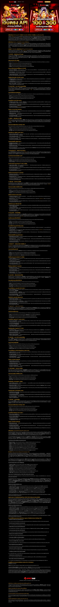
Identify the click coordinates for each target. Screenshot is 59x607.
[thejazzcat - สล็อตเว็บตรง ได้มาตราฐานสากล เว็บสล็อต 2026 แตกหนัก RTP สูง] (12, 2)
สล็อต (31, 89)
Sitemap (23, 1)
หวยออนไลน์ (10, 120)
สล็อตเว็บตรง (19, 1)
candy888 (22, 43)
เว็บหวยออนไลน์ (10, 245)
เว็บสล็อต (21, 37)
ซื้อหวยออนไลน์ (19, 106)
